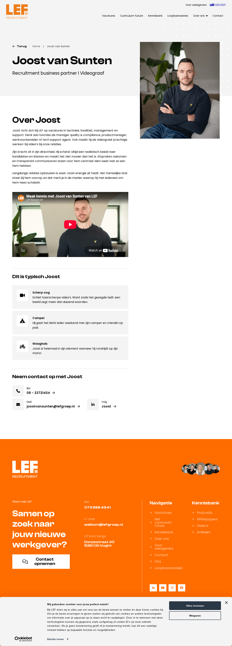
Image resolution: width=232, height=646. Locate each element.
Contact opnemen (44, 561)
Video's (202, 525)
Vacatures (108, 16)
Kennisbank (155, 16)
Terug (22, 46)
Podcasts (204, 512)
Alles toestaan (195, 605)
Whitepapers (207, 519)
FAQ (158, 561)
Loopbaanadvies (177, 16)
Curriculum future (131, 16)
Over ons (162, 538)
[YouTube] (162, 587)
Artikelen (203, 532)
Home (36, 46)
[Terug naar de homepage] (17, 11)
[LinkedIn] (153, 587)
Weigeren (195, 615)
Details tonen (55, 639)
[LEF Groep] (218, 5)
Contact (218, 16)
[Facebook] (181, 587)
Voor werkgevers (164, 547)
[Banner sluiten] (226, 602)
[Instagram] (172, 587)
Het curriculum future (163, 522)
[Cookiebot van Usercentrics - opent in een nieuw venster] (23, 639)
